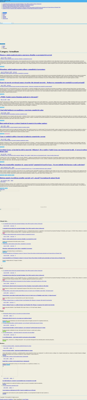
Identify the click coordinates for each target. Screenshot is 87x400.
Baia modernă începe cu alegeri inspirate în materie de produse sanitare (23, 123)
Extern (6, 175)
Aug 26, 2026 (6, 255)
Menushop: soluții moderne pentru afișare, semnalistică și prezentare (16, 6)
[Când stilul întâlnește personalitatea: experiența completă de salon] (13, 113)
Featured (9, 175)
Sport (4, 15)
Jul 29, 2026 (6, 292)
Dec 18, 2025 (6, 325)
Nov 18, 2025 (6, 334)
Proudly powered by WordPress (6, 399)
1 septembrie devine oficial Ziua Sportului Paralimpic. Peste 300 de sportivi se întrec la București (22, 3)
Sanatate (4, 16)
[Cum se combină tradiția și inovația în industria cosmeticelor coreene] (14, 140)
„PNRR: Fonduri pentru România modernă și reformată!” (19, 97)
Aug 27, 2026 (6, 236)
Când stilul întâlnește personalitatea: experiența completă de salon (21, 110)
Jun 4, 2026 (6, 348)
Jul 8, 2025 (5, 387)
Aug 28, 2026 (6, 225)
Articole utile (5, 18)
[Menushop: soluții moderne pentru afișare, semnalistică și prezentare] (14, 73)
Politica (12, 175)
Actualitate (5, 12)
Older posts (2, 189)
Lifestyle (4, 17)
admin (8, 99)
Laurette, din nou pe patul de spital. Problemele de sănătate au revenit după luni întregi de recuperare (23, 8)
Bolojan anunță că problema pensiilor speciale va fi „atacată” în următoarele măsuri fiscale (30, 178)
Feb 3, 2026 (6, 358)
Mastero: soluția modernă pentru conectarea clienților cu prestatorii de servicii (18, 5)
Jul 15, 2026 (6, 302)
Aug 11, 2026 (6, 283)
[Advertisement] (43, 34)
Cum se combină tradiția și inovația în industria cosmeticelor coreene (22, 136)
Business (4, 13)
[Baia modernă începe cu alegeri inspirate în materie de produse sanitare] (14, 127)
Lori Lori (9, 57)
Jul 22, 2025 (6, 378)
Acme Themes (25, 399)
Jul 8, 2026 (5, 315)
